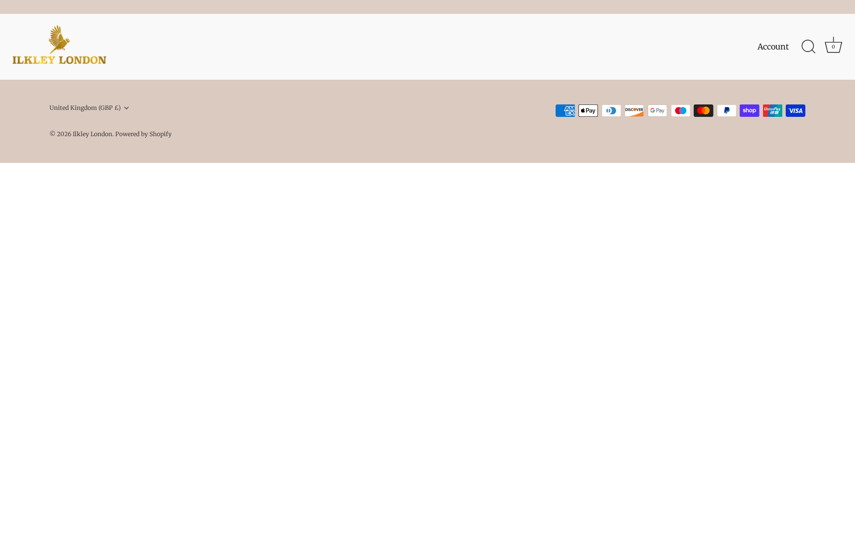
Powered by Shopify (143, 134)
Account (773, 46)
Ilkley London (92, 134)
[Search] (808, 47)
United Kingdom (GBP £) (85, 107)
